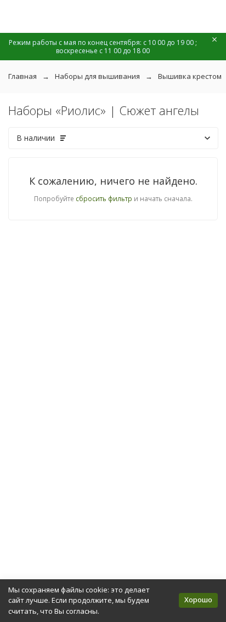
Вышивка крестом (190, 76)
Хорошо (198, 599)
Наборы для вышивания (97, 76)
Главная (22, 76)
